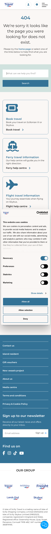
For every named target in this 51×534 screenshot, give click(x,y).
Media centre (10, 387)
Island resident (11, 354)
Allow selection (26, 310)
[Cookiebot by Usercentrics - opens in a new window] (36, 213)
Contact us (8, 345)
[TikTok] (15, 453)
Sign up (40, 433)
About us (7, 379)
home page (25, 49)
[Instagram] (10, 453)
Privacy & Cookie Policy (15, 404)
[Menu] (44, 4)
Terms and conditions (14, 395)
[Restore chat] (44, 525)
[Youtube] (22, 453)
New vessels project (13, 370)
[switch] (44, 266)
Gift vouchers (10, 362)
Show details (37, 293)
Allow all (25, 301)
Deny (25, 319)
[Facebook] (4, 453)
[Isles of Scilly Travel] (8, 4)
